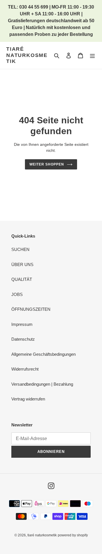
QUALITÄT (21, 279)
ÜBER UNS (22, 264)
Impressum (22, 324)
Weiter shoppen (46, 164)
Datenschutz (23, 339)
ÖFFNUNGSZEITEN (30, 309)
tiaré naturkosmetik (27, 55)
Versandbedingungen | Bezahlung (42, 384)
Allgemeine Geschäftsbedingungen (43, 354)
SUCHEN (20, 249)
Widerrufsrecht (25, 369)
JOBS (17, 294)
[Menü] (92, 55)
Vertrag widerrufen (28, 398)
